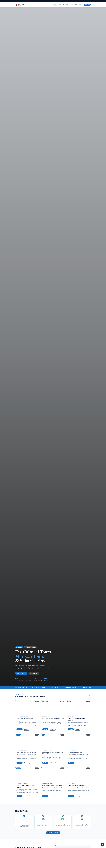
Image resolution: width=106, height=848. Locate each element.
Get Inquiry (26, 729)
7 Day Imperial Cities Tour (75, 752)
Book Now (87, 4)
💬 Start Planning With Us (53, 832)
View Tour (19, 729)
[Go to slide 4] (57, 683)
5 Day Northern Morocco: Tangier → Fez (53, 719)
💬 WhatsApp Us (33, 673)
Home (55, 4)
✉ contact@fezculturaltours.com (77, 0)
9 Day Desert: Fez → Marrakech (76, 785)
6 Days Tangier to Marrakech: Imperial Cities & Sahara (52, 753)
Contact (80, 4)
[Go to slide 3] (54, 683)
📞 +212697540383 (87, 0)
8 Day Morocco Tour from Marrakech (52, 785)
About (71, 4)
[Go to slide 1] (49, 683)
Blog (76, 4)
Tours (60, 4)
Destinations (65, 4)
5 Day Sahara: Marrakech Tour (25, 719)
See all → (89, 695)
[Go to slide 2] (51, 683)
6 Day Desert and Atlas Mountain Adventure (76, 719)
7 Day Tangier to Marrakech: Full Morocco (25, 786)
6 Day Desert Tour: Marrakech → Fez (26, 752)
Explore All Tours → (21, 673)
